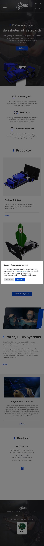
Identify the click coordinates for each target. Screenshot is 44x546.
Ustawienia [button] (9, 279)
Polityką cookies (21, 271)
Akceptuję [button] (19, 279)
